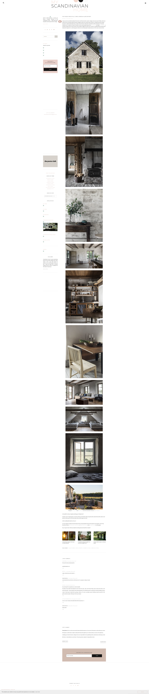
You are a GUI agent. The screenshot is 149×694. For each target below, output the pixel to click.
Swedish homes (50, 179)
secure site (13, 689)
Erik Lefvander (93, 25)
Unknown (64, 561)
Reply (63, 568)
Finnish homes (50, 183)
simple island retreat (83, 525)
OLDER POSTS (103, 641)
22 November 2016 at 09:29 (75, 598)
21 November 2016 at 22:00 (72, 578)
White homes (50, 186)
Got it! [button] (142, 691)
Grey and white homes (50, 187)
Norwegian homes (50, 182)
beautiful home (92, 525)
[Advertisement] (50, 92)
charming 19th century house (74, 525)
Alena (63, 585)
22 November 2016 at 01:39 (70, 585)
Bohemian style (50, 188)
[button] (60, 21)
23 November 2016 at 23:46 (72, 605)
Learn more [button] (37, 691)
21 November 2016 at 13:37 (71, 561)
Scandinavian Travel (50, 178)
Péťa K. (64, 571)
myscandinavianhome (5, 689)
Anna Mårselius (102, 25)
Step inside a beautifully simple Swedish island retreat (76, 16)
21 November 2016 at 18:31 (70, 571)
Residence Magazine (97, 510)
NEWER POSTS (65, 641)
